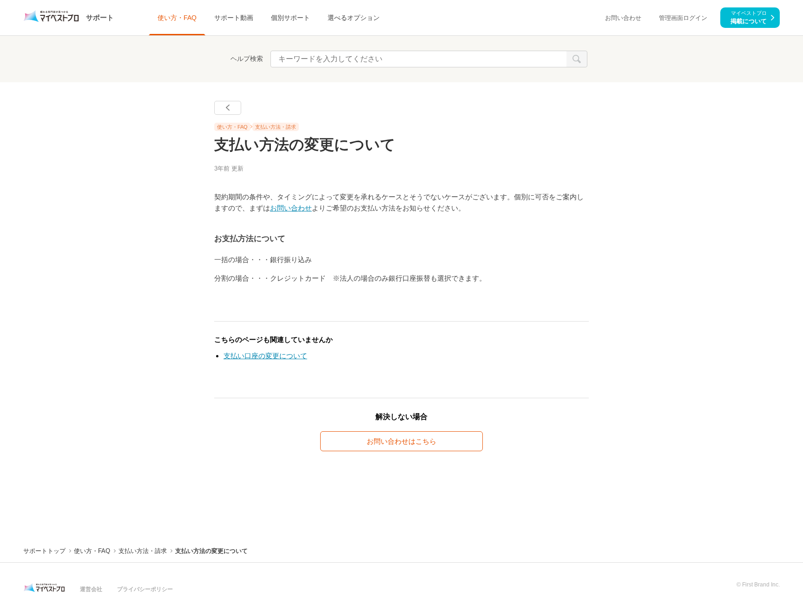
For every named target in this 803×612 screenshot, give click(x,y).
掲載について (749, 17)
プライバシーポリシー (145, 589)
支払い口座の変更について (265, 356)
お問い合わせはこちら (401, 441)
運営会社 (91, 589)
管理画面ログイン (683, 17)
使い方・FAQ (232, 127)
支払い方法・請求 (275, 127)
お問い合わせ (623, 17)
